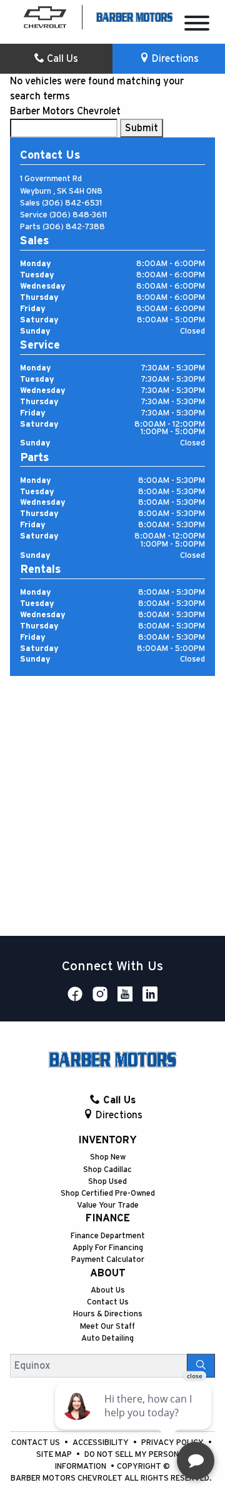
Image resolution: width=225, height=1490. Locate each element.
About (108, 1273)
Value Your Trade (108, 1205)
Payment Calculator (107, 1260)
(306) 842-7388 (73, 227)
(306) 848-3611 (78, 215)
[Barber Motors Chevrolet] (134, 16)
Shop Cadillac (107, 1170)
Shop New (108, 1157)
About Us (108, 1290)
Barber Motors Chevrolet (65, 111)
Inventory (107, 1140)
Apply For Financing (107, 1248)
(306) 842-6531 (72, 203)
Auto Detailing (107, 1338)
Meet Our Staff (107, 1327)
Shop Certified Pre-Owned (108, 1194)
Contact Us (108, 1302)
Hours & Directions (107, 1314)
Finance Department (108, 1236)
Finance (108, 1218)
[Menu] (197, 25)
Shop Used (107, 1182)
